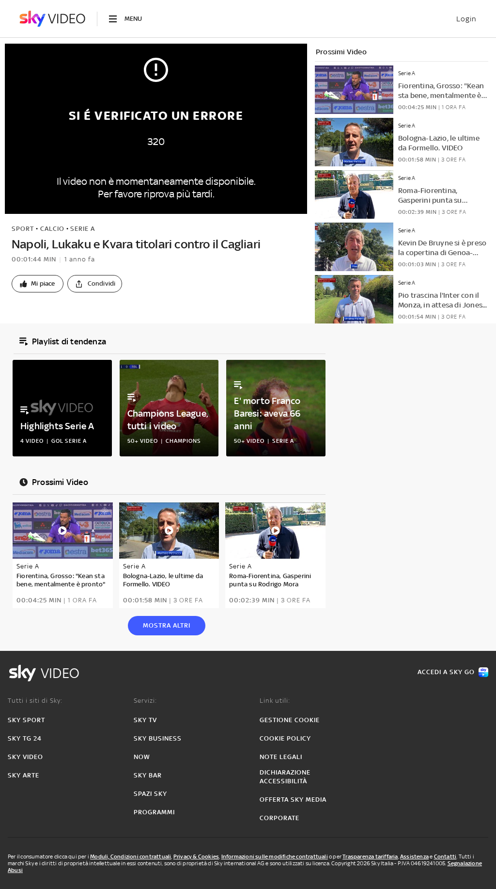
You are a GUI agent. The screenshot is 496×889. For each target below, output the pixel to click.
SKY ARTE (23, 775)
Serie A (82, 228)
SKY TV (145, 720)
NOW (142, 756)
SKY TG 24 (25, 738)
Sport (23, 228)
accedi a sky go (446, 672)
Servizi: (145, 700)
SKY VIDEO (25, 756)
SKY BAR (148, 775)
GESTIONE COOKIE (290, 720)
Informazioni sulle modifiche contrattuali (274, 856)
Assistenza (414, 856)
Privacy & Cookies (196, 856)
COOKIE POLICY (285, 738)
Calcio (52, 228)
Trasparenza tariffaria (370, 856)
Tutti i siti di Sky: (35, 700)
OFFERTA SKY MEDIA (293, 799)
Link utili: (275, 700)
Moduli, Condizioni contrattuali (130, 856)
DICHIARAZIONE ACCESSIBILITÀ (285, 777)
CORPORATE (279, 818)
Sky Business (158, 738)
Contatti (445, 856)
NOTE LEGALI (281, 756)
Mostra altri (166, 625)
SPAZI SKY (150, 793)
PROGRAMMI (154, 812)
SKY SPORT (26, 720)
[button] (37, 283)
